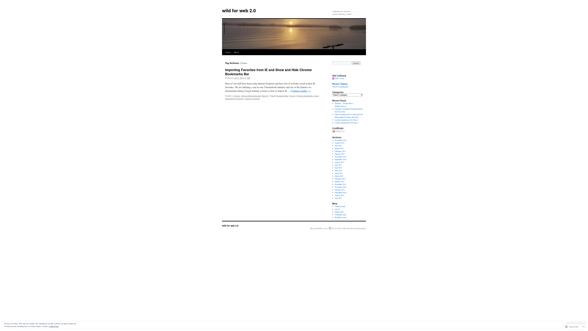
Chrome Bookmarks (304, 96)
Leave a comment (252, 98)
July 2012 (338, 198)
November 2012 (341, 187)
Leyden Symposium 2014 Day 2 (346, 122)
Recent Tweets (340, 83)
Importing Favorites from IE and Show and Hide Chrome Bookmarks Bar (268, 71)
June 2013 (338, 167)
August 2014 (339, 143)
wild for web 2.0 (239, 10)
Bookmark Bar (282, 96)
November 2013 (341, 156)
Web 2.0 (265, 96)
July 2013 (338, 165)
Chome (292, 96)
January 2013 (340, 181)
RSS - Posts (339, 78)
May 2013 (338, 170)
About (236, 52)
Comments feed (340, 214)
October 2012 (340, 189)
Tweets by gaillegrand (340, 86)
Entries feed (339, 212)
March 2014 (339, 148)
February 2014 (340, 151)
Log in (337, 209)
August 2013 (339, 162)
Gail (248, 78)
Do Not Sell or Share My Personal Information (349, 228)
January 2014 (340, 154)
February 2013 (340, 178)
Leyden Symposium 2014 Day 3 (346, 120)
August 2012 (339, 195)
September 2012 (341, 192)
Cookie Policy (54, 326)
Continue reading (301, 90)
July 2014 (338, 145)
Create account (340, 206)
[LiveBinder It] (338, 132)
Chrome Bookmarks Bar (251, 96)
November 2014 (341, 140)
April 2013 (339, 173)
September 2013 (341, 159)
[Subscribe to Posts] (333, 78)
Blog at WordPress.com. (319, 228)
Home (228, 52)
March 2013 (339, 176)
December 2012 (340, 184)
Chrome (236, 96)
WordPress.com (340, 217)
